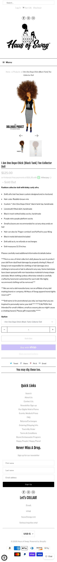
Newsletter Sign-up (28, 405)
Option (4, 317)
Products (17, 72)
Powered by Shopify (38, 541)
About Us (28, 397)
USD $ (27, 534)
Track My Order (28, 429)
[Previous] (20, 135)
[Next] (36, 135)
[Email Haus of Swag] (33, 18)
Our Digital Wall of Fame (28, 409)
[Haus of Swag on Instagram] (28, 18)
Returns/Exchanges (28, 421)
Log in (18, 8)
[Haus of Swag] (28, 39)
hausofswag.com (28, 517)
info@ (28, 511)
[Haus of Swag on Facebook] (23, 18)
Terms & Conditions (28, 433)
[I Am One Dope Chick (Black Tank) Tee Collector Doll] (28, 106)
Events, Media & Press (28, 413)
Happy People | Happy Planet (28, 441)
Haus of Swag (23, 541)
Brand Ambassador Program (28, 437)
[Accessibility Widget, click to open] (4, 558)
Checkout (37, 8)
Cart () (28, 8)
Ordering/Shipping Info (28, 425)
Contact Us (28, 401)
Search (28, 393)
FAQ (28, 417)
